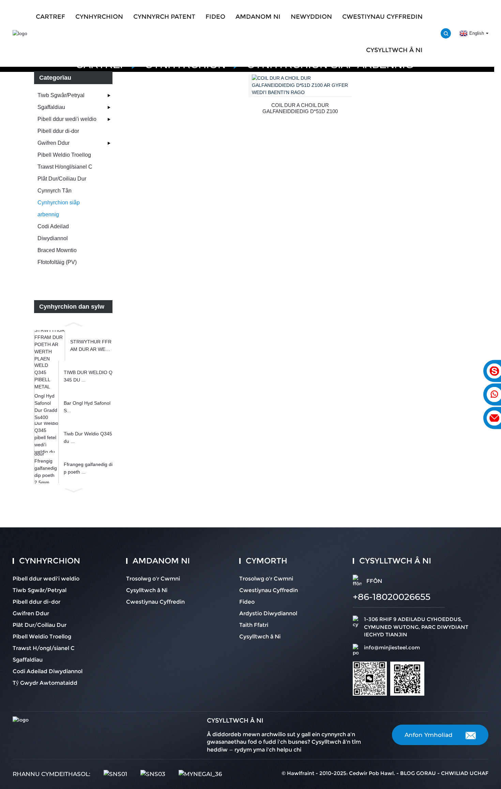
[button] (73, 323)
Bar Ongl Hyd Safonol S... (87, 406)
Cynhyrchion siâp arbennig (58, 208)
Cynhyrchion (99, 16)
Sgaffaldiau (51, 107)
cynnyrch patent (164, 16)
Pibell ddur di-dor (58, 131)
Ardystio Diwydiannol (268, 613)
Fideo (215, 16)
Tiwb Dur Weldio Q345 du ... (88, 437)
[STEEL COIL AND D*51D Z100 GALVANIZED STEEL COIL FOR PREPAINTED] (302, 85)
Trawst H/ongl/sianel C (64, 167)
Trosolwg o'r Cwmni (153, 578)
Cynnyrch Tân (54, 191)
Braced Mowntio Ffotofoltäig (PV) (57, 256)
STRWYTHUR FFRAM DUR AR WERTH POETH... (91, 346)
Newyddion (311, 16)
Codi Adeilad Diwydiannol (53, 232)
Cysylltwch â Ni (394, 50)
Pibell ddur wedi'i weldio (66, 119)
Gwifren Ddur (53, 143)
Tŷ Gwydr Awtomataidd (45, 683)
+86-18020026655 (391, 596)
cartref (50, 16)
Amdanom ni (258, 16)
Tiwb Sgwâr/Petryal (61, 95)
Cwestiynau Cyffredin (382, 16)
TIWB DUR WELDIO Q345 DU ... (88, 376)
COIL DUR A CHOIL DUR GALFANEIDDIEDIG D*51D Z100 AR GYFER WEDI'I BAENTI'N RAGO (300, 108)
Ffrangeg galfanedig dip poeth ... (88, 468)
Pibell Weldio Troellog (64, 155)
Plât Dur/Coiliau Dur (61, 179)
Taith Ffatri (253, 625)
